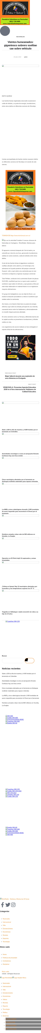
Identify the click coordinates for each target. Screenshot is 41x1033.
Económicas (6, 932)
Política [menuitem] (5, 1012)
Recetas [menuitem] (5, 1002)
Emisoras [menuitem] (6, 1016)
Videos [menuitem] (5, 999)
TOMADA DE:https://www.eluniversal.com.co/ (16, 235)
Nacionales (6, 919)
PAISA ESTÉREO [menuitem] (11, 1025)
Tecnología (6, 941)
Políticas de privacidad (10, 957)
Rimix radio (5, 971)
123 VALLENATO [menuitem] (11, 1019)
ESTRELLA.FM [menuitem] (10, 1022)
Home (5, 954)
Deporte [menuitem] (5, 1006)
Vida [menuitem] (4, 989)
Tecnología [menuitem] (6, 1009)
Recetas (5, 935)
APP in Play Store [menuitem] (11, 1029)
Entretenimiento (8, 928)
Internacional (7, 922)
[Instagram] (13, 904)
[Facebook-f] (2, 904)
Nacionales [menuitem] (6, 983)
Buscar (4, 656)
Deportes (6, 938)
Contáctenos (7, 961)
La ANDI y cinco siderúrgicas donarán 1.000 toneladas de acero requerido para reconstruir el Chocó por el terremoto (20, 511)
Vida (4, 925)
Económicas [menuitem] (6, 996)
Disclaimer (6, 964)
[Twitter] (7, 904)
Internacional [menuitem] (7, 986)
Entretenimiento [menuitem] (8, 993)
